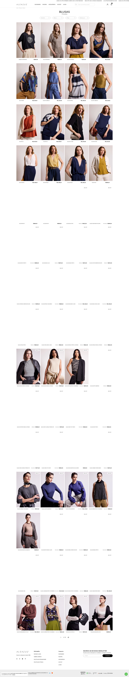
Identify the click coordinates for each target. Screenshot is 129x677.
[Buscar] (76, 4)
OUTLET (59, 4)
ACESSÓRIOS (52, 4)
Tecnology (105, 673)
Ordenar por (82, 17)
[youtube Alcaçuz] (22, 658)
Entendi (13, 674)
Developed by (95, 673)
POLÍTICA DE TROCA (38, 662)
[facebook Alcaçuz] (19, 658)
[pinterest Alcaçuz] (25, 658)
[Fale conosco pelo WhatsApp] (126, 674)
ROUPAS (45, 4)
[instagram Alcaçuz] (16, 658)
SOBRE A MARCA (37, 656)
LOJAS (64, 4)
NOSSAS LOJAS (37, 654)
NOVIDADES (38, 4)
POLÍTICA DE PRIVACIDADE (40, 659)
